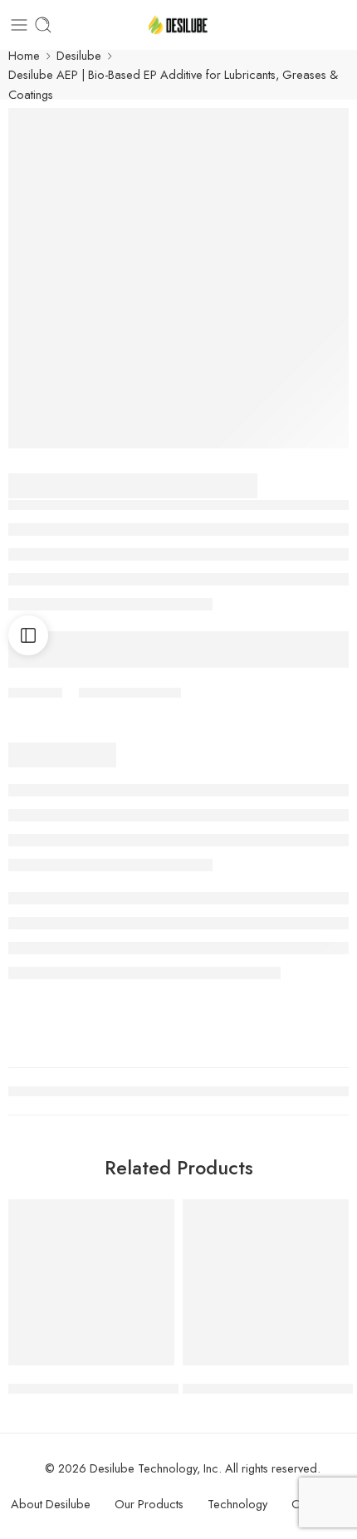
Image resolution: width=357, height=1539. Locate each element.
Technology (237, 1503)
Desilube (78, 55)
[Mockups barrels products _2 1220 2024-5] (178, 278)
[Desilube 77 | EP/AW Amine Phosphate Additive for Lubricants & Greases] (266, 1282)
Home (24, 55)
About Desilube (50, 1503)
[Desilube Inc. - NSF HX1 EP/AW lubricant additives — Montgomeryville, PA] (178, 25)
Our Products (149, 1503)
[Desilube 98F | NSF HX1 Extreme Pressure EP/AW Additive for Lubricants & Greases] (91, 1282)
